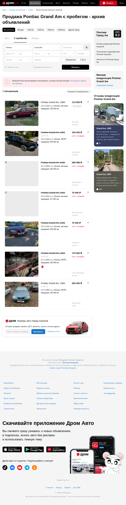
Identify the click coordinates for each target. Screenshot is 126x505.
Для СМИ (76, 488)
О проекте (49, 488)
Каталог (85, 3)
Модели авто (62, 480)
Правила (67, 488)
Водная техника (43, 388)
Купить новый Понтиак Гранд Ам (63, 368)
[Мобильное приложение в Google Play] (34, 449)
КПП (65, 54)
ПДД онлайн (78, 403)
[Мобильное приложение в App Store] (12, 449)
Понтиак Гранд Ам (102, 34)
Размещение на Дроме (113, 383)
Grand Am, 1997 (103, 174)
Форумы (77, 388)
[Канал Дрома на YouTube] (19, 467)
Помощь (59, 488)
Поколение (67, 47)
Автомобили (35, 3)
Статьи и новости (80, 393)
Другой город (74, 30)
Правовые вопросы (81, 409)
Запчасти (66, 3)
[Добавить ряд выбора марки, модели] (86, 47)
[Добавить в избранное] (88, 102)
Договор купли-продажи (46, 403)
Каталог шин (79, 383)
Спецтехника (9, 409)
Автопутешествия (81, 398)
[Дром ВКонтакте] (12, 467)
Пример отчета (54, 331)
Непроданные (71, 60)
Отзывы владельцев (45, 398)
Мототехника (42, 383)
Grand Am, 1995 (103, 128)
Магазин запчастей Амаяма (48, 393)
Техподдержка (109, 393)
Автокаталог (41, 409)
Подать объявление (12, 388)
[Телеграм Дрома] (27, 467)
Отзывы (76, 3)
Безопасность (109, 388)
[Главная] (10, 3)
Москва (23, 3)
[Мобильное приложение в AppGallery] (56, 449)
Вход (122, 3)
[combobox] (18, 47)
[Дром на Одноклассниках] (34, 467)
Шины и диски (9, 398)
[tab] (7, 40)
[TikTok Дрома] (4, 467)
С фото (83, 60)
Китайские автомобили (13, 403)
